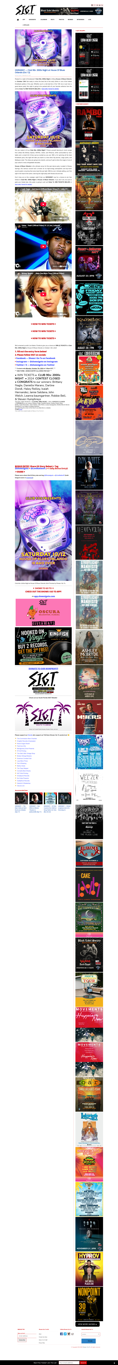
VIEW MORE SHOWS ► (87, 1324)
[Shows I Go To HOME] (18, 20)
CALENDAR (44, 19)
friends (30, 735)
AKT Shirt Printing (22, 773)
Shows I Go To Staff (43, 1339)
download (29, 478)
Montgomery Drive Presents (25, 748)
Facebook (94, 5)
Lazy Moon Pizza (22, 761)
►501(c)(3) (26, 25)
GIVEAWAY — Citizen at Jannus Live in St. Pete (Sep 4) (64, 808)
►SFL (89, 19)
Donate (90, 1341)
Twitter (97, 5)
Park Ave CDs (21, 746)
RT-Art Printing (21, 751)
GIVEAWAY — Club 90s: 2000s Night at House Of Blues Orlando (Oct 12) (40, 71)
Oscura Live (20, 786)
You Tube (99, 5)
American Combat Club (24, 758)
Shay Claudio (19, 75)
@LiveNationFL (38, 468)
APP (24, 19)
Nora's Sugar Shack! (23, 743)
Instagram (92, 5)
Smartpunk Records (23, 776)
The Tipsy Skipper (22, 768)
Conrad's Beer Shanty (24, 771)
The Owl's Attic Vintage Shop (26, 753)
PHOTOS (61, 19)
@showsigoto (22, 468)
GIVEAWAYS (31, 19)
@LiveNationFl (60, 475)
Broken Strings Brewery (24, 756)
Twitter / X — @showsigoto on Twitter (35, 364)
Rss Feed (102, 5)
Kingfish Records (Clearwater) (26, 741)
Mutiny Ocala (21, 766)
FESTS (51, 19)
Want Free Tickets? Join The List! (45, 1363)
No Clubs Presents (23, 778)
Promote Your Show (43, 1337)
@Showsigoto (48, 475)
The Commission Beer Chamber (27, 738)
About (40, 1334)
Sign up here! (21, 1333)
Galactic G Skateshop (23, 783)
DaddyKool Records (23, 781)
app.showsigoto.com (44, 596)
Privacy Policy (42, 1342)
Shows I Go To (86, 1347)
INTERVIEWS (80, 19)
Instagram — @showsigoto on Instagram (37, 361)
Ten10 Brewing (21, 763)
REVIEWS (70, 19)
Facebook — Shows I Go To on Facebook (35, 358)
